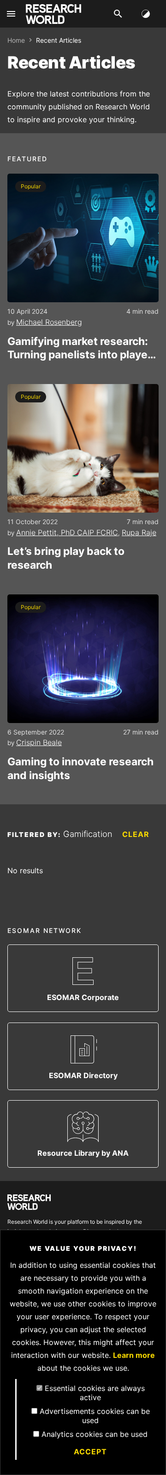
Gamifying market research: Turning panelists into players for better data (82, 348)
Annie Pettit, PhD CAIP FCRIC (67, 532)
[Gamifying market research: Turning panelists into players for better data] (83, 238)
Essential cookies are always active (95, 1393)
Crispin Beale (39, 742)
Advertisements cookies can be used (95, 1416)
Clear (135, 834)
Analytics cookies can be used (95, 1434)
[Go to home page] (53, 14)
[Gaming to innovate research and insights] (83, 658)
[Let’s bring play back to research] (83, 448)
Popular (31, 186)
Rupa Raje (139, 532)
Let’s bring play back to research (66, 558)
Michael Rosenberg (49, 322)
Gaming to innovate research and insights (80, 768)
